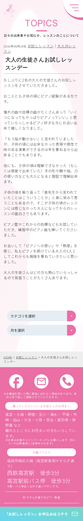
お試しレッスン (41, 46)
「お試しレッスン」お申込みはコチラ (36, 514)
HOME (8, 357)
